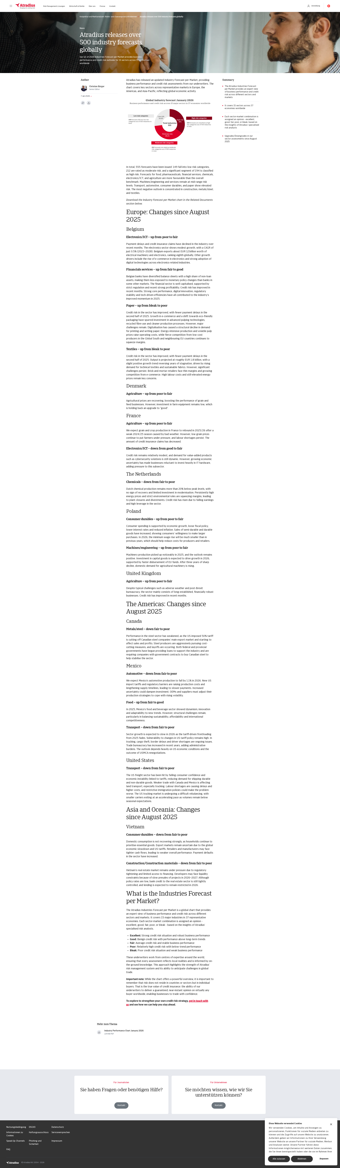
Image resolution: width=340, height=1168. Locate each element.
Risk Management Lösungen (54, 6)
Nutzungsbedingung (16, 1127)
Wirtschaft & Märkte (76, 6)
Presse (102, 6)
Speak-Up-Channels (15, 1141)
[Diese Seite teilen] (83, 103)
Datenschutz (58, 1127)
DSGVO (32, 1127)
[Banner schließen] (331, 1124)
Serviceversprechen (61, 1132)
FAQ (8, 1149)
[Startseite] (25, 6)
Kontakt (112, 6)
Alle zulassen (279, 1159)
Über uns (92, 6)
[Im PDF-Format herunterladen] (89, 103)
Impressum (57, 1141)
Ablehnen (302, 1159)
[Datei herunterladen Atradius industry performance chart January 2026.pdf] (99, 1032)
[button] (10, 6)
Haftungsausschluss (39, 1132)
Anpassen (324, 1159)
